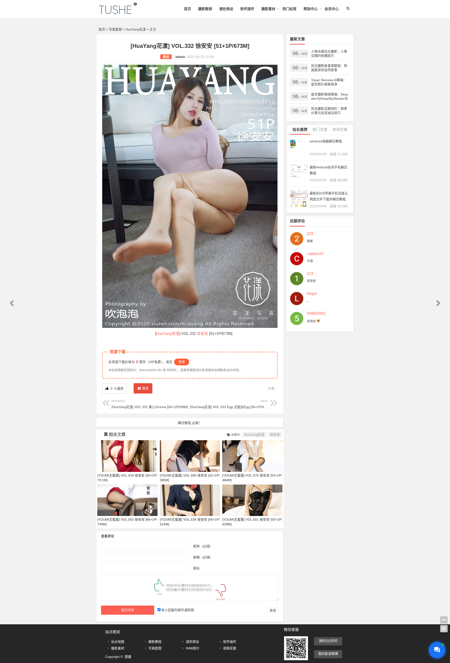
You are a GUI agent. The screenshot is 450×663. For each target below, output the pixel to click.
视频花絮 (229, 648)
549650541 (316, 313)
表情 (273, 610)
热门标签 (289, 9)
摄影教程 (205, 9)
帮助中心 (311, 9)
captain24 (315, 254)
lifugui (312, 294)
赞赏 (145, 388)
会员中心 (332, 9)
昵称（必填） (203, 546)
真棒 (310, 241)
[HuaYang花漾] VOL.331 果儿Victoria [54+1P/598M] (150, 404)
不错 (310, 261)
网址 (196, 568)
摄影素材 (268, 9)
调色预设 (226, 9)
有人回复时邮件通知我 (177, 610)
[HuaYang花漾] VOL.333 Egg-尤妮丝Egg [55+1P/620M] (230, 404)
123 (310, 274)
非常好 (311, 281)
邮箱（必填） (203, 557)
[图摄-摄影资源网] (124, 12)
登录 (181, 362)
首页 (187, 9)
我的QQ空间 (328, 641)
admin (180, 57)
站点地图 (117, 642)
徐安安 (202, 334)
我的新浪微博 (328, 653)
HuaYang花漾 (136, 29)
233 (310, 234)
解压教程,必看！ (190, 423)
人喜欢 (117, 388)
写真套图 (115, 29)
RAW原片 (193, 648)
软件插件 (247, 9)
